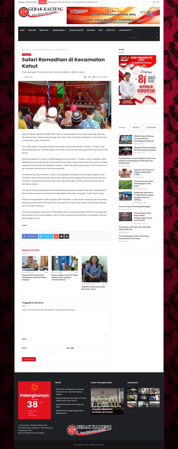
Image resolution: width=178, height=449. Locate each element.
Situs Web (70, 348)
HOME (22, 30)
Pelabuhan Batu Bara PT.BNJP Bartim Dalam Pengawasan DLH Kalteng (144, 196)
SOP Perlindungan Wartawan (29, 428)
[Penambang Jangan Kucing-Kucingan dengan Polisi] (155, 404)
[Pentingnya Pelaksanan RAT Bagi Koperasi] (155, 398)
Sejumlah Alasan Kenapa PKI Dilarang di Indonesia (145, 148)
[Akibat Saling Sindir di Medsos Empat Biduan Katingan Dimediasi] (155, 391)
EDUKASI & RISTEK (76, 30)
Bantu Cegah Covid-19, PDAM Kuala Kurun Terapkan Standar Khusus (65, 277)
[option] (107, 401)
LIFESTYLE (110, 30)
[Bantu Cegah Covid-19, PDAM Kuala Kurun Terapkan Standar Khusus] (65, 263)
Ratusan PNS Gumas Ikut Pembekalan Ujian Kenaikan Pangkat (34, 277)
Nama (25, 339)
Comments (151, 127)
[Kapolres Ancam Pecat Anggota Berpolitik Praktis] (125, 173)
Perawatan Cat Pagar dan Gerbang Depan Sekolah (135, 228)
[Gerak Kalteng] (40, 12)
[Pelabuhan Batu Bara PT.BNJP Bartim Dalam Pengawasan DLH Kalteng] (125, 196)
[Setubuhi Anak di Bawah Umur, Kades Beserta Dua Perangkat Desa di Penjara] (143, 391)
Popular (122, 127)
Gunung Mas (34, 50)
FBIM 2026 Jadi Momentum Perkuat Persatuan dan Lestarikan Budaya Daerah (70, 391)
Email (24, 348)
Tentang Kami (24, 425)
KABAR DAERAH (59, 30)
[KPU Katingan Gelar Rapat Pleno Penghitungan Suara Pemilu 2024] (125, 216)
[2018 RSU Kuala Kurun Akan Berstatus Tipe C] (94, 269)
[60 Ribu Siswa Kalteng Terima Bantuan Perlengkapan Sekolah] (125, 139)
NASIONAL (91, 30)
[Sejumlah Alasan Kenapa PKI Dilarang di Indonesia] (125, 151)
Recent (136, 127)
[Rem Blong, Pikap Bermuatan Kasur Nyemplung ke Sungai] (143, 404)
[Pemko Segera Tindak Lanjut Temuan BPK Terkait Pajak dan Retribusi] (107, 401)
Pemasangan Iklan (25, 430)
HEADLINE (32, 30)
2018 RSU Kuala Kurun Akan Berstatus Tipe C (93, 288)
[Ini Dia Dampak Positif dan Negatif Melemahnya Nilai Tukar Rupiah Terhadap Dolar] (132, 398)
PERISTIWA (43, 30)
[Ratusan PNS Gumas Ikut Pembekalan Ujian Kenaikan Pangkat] (35, 263)
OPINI (100, 30)
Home (25, 50)
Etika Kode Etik (46, 428)
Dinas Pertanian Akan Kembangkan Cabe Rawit (143, 183)
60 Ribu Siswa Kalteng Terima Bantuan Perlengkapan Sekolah (144, 138)
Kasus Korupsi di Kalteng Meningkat (135, 206)
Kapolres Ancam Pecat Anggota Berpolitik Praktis (144, 172)
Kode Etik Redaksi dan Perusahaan (31, 433)
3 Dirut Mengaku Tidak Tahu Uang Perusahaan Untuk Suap (134, 237)
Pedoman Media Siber (39, 425)
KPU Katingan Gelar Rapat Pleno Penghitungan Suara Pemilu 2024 (143, 216)
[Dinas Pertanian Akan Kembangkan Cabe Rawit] (125, 184)
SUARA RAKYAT (125, 30)
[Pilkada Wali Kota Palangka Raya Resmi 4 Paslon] (132, 404)
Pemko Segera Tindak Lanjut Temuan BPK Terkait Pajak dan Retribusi (107, 409)
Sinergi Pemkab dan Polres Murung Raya (63, 2)
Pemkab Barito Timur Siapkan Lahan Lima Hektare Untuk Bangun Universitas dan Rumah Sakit (137, 160)
